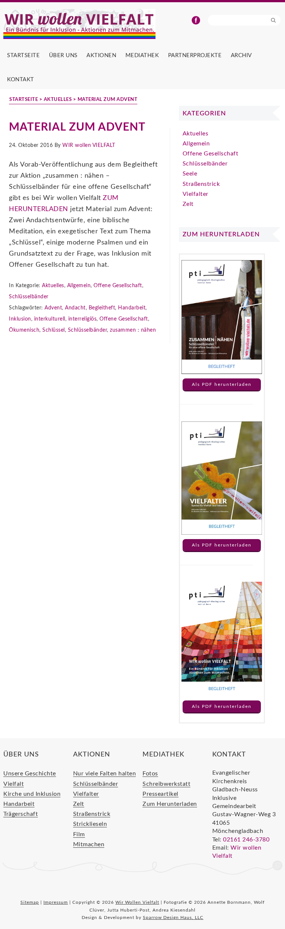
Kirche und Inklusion (31, 794)
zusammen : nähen (133, 330)
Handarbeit (131, 308)
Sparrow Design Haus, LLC (173, 917)
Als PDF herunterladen (222, 384)
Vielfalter (196, 194)
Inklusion (20, 319)
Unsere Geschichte (29, 774)
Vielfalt (13, 784)
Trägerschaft (20, 814)
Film (79, 834)
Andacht (75, 308)
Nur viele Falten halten (104, 774)
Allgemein (79, 285)
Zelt (188, 204)
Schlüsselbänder (29, 296)
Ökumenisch (24, 330)
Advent (53, 308)
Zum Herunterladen (169, 804)
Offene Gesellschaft (118, 285)
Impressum (55, 902)
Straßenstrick (201, 184)
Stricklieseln (90, 824)
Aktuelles (53, 285)
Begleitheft (102, 308)
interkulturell (49, 319)
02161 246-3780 (246, 840)
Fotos (150, 774)
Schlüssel (53, 330)
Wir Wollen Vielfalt (92, 24)
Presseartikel (160, 794)
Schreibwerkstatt (166, 784)
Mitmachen (89, 844)
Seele (190, 174)
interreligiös (82, 319)
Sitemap (29, 902)
